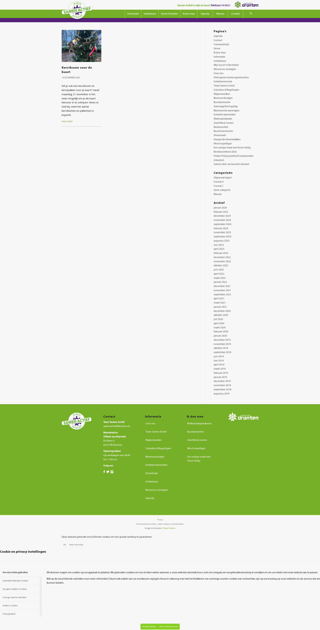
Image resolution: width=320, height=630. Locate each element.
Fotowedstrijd (221, 44)
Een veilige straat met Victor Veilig (232, 147)
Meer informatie (76, 545)
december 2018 (222, 381)
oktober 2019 (221, 348)
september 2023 (222, 236)
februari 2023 (221, 253)
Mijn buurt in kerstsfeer (226, 65)
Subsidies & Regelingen (226, 89)
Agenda (218, 36)
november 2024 (222, 220)
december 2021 (222, 286)
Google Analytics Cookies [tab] (15, 589)
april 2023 (219, 249)
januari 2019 (220, 377)
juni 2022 (219, 269)
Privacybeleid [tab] (9, 613)
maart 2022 (220, 278)
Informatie (219, 56)
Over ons (219, 73)
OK (64, 545)
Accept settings (149, 626)
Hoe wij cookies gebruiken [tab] (15, 572)
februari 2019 (221, 373)
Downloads (220, 135)
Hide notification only (168, 626)
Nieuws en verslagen (225, 69)
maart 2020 (220, 327)
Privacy (160, 520)
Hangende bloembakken (227, 139)
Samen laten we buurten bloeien (231, 164)
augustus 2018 (222, 393)
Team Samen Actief (224, 85)
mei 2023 (219, 245)
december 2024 (222, 216)
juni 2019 (219, 356)
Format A (219, 181)
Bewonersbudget (223, 98)
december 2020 (222, 311)
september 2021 (222, 294)
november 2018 (222, 385)
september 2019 (222, 352)
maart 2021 (220, 302)
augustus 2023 (222, 240)
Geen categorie (222, 190)
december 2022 (222, 257)
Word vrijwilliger (223, 143)
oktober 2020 (221, 315)
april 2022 (219, 273)
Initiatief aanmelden (225, 114)
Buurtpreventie (222, 102)
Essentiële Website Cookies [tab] (15, 580)
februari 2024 (221, 228)
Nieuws (218, 194)
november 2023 (222, 232)
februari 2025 (221, 212)
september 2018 (222, 389)
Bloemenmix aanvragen (227, 110)
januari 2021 (220, 306)
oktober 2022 (221, 265)
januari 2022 (220, 282)
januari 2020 (220, 335)
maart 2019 (220, 368)
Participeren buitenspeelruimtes (231, 77)
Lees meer (67, 121)
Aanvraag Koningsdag (226, 106)
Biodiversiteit (221, 127)
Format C (219, 186)
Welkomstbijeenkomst (199, 423)
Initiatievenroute (223, 81)
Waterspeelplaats (223, 118)
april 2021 (219, 298)
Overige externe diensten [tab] (14, 597)
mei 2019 (219, 360)
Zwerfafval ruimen (224, 123)
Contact (218, 40)
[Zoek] (250, 14)
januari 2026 (220, 207)
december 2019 (222, 340)
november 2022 (222, 261)
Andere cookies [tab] (10, 605)
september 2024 (222, 224)
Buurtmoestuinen (223, 131)
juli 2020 (218, 319)
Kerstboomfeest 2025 (225, 151)
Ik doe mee (220, 52)
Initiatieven (220, 61)
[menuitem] (133, 14)
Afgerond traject (223, 177)
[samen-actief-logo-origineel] (77, 11)
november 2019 (222, 344)
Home (217, 48)
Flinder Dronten (169, 528)
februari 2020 (221, 331)
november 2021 (222, 290)
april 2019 (219, 364)
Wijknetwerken (222, 94)
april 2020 (219, 323)
